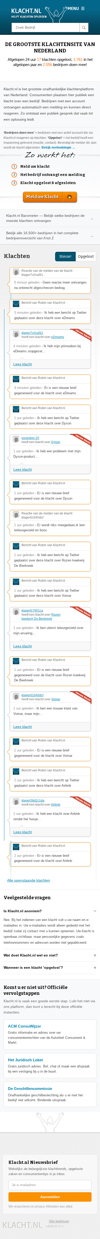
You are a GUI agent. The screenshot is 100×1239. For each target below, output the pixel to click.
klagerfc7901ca (32, 610)
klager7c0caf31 (32, 333)
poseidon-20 (30, 438)
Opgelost (86, 256)
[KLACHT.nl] (40, 14)
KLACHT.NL (23, 1225)
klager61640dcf (32, 695)
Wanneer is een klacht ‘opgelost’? (33, 967)
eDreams (57, 337)
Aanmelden (50, 1197)
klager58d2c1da (33, 800)
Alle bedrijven (59, 1221)
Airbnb (55, 804)
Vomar (55, 699)
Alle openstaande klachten (28, 880)
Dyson (55, 442)
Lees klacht (22, 364)
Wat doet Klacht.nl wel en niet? (31, 955)
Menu (76, 8)
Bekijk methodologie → (58, 147)
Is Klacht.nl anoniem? (23, 911)
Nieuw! (65, 256)
